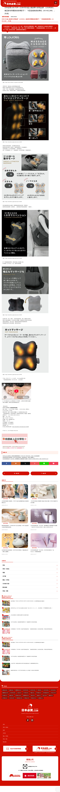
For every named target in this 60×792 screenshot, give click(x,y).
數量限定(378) (5, 692)
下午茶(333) (25, 692)
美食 (4, 724)
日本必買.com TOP (11, 7)
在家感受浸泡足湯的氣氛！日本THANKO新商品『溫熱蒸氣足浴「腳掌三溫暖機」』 (19, 457)
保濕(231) (39, 695)
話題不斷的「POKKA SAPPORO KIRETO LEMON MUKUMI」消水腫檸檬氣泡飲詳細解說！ (28, 642)
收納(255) (11, 695)
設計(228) (45, 695)
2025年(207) (12, 698)
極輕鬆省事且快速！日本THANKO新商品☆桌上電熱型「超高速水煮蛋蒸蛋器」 (25, 670)
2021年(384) (46, 690)
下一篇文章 (43, 473)
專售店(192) (33, 698)
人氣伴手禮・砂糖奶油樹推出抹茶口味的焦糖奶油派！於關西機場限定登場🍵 (25, 663)
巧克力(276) (53, 692)
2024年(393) (33, 690)
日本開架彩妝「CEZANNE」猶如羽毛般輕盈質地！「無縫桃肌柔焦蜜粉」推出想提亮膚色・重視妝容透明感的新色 (31, 649)
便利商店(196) (19, 698)
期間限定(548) (18, 690)
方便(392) (39, 690)
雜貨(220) (51, 695)
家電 (4, 730)
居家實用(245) (26, 695)
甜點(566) (11, 690)
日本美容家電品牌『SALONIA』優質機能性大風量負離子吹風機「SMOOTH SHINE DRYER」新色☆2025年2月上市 (25, 458)
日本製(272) (4, 695)
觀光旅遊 (4, 741)
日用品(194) (26, 698)
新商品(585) (4, 690)
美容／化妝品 (5, 727)
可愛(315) (32, 692)
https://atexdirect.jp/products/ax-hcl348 (20, 426)
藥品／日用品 (5, 736)
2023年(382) (53, 690)
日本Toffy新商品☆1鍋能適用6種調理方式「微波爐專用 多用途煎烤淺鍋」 (24, 656)
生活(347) (19, 692)
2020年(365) (12, 692)
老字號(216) (4, 698)
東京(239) (33, 695)
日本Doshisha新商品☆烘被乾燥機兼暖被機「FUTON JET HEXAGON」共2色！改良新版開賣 (21, 455)
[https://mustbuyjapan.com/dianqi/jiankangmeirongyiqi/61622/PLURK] (16, 463)
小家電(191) (40, 698)
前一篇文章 (16, 473)
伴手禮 (4, 733)
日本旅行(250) (18, 695)
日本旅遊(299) (46, 692)
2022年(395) (25, 690)
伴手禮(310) (38, 692)
